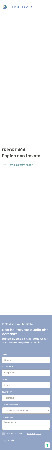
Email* (5, 379)
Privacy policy (34, 433)
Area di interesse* (11, 404)
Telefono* (7, 392)
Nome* (5, 354)
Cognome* (7, 366)
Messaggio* (8, 417)
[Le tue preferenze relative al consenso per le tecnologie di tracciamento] (47, 445)
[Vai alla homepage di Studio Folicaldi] (17, 6)
